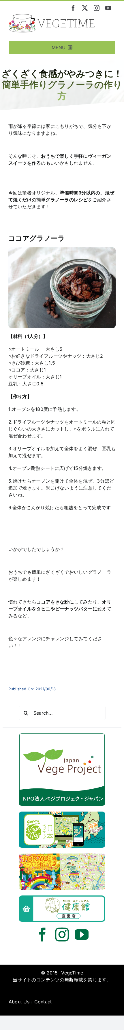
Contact (43, 1002)
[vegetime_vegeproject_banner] (62, 736)
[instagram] (96, 8)
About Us (19, 1002)
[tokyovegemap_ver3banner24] (62, 856)
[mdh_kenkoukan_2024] (62, 898)
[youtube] (108, 8)
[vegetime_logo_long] (52, 16)
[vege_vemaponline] (62, 814)
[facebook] (73, 8)
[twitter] (85, 8)
